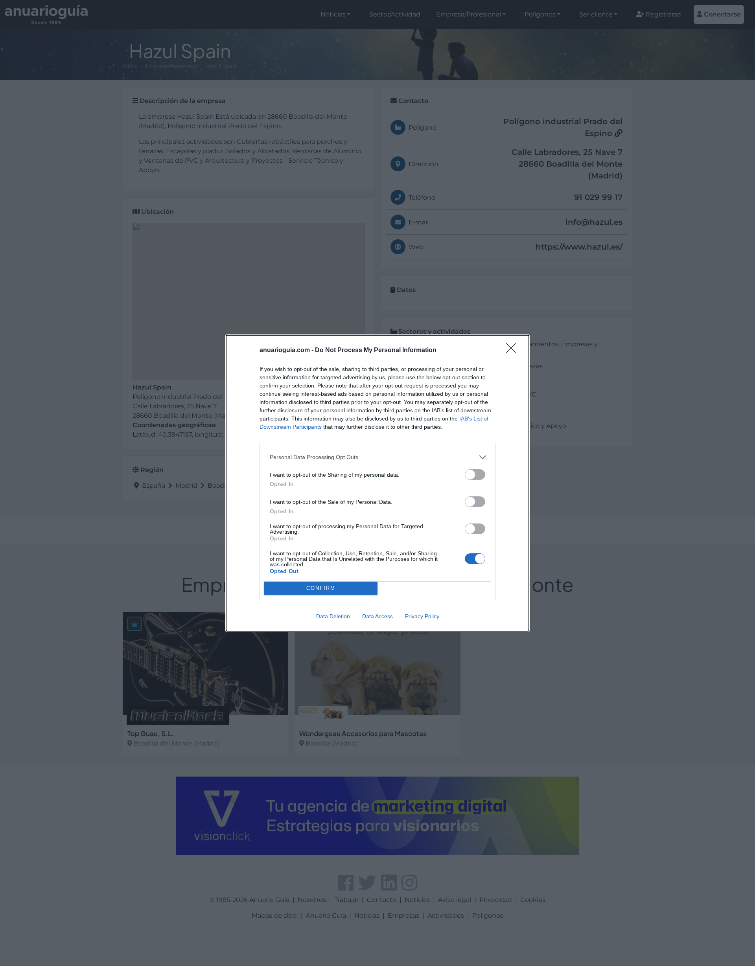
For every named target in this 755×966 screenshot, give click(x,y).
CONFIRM (320, 588)
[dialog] (377, 483)
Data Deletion (333, 616)
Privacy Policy (422, 616)
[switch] (475, 474)
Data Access (377, 616)
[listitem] (377, 457)
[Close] (513, 350)
